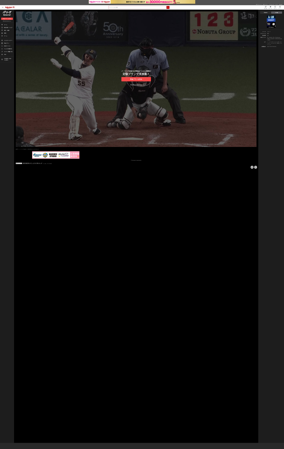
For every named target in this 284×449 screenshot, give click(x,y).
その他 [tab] (276, 12)
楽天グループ (258, 4)
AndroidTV (272, 38)
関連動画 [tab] (265, 12)
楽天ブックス (265, 4)
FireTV (269, 40)
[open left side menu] (2, 7)
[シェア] (252, 167)
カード (277, 4)
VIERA (268, 38)
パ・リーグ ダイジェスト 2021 (273, 42)
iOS (273, 37)
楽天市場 (280, 4)
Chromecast (277, 37)
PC (267, 37)
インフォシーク (271, 4)
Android (270, 37)
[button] (255, 167)
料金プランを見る (136, 79)
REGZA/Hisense (278, 38)
